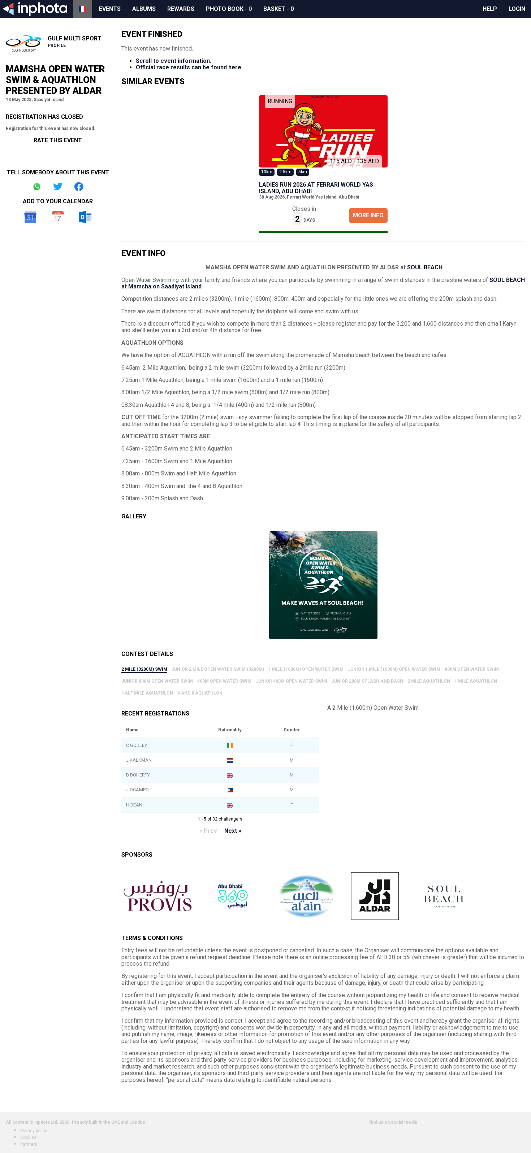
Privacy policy (33, 1130)
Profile (57, 45)
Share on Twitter (57, 186)
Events (110, 8)
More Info (368, 215)
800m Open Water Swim (472, 669)
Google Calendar (30, 217)
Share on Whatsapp (37, 186)
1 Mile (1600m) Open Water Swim (306, 669)
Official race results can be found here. (189, 67)
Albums (144, 8)
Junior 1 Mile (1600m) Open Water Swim (394, 669)
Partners (28, 1144)
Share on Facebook (78, 186)
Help (490, 8)
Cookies (28, 1137)
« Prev (208, 830)
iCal (58, 217)
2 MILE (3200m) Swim (144, 669)
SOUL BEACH (424, 267)
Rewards (180, 8)
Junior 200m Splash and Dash (367, 681)
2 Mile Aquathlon (428, 681)
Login (517, 8)
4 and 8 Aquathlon (200, 693)
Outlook (85, 217)
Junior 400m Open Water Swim (291, 681)
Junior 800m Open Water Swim (157, 681)
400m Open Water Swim (224, 681)
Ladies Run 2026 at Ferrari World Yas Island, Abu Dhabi (316, 188)
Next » (232, 830)
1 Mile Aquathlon (475, 681)
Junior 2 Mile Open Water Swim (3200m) (218, 669)
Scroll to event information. (173, 60)
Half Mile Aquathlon (147, 693)
